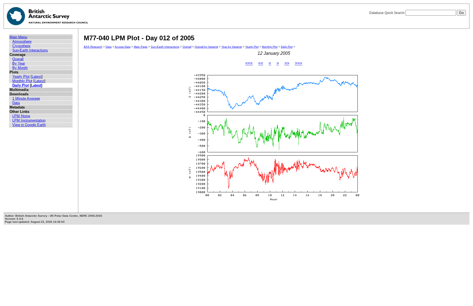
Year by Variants (231, 46)
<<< (249, 63)
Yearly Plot (21, 77)
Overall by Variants (206, 46)
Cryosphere (21, 46)
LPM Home (21, 116)
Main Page (141, 46)
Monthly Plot (22, 81)
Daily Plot (20, 85)
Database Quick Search (387, 13)
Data (16, 103)
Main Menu (18, 37)
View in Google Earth (29, 125)
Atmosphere (21, 41)
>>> (298, 63)
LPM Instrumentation (28, 120)
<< (260, 63)
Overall (18, 59)
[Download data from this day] (273, 200)
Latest (37, 77)
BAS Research (93, 46)
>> (286, 63)
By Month (20, 68)
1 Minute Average (26, 98)
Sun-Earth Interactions (30, 50)
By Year (18, 63)
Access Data (123, 46)
